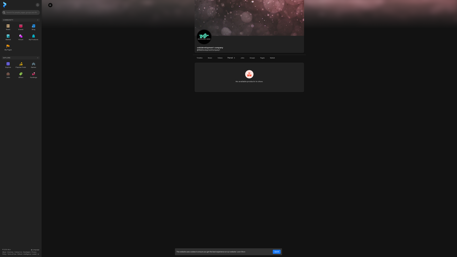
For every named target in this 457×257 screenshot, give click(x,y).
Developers (26, 252)
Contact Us (18, 252)
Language (35, 250)
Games (33, 67)
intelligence (27, 254)
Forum (20, 39)
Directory (10, 252)
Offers (20, 77)
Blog (33, 29)
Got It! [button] (277, 252)
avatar (34, 254)
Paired (231, 58)
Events (20, 29)
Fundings (33, 77)
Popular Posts (21, 67)
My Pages (8, 50)
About (4, 252)
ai (38, 254)
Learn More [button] (241, 252)
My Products (33, 39)
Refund (19, 254)
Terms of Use (11, 254)
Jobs (8, 77)
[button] (21, 12)
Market (8, 39)
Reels (8, 29)
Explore (8, 67)
